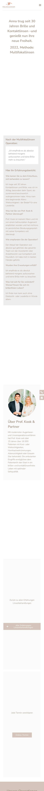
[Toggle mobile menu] (40, 5)
